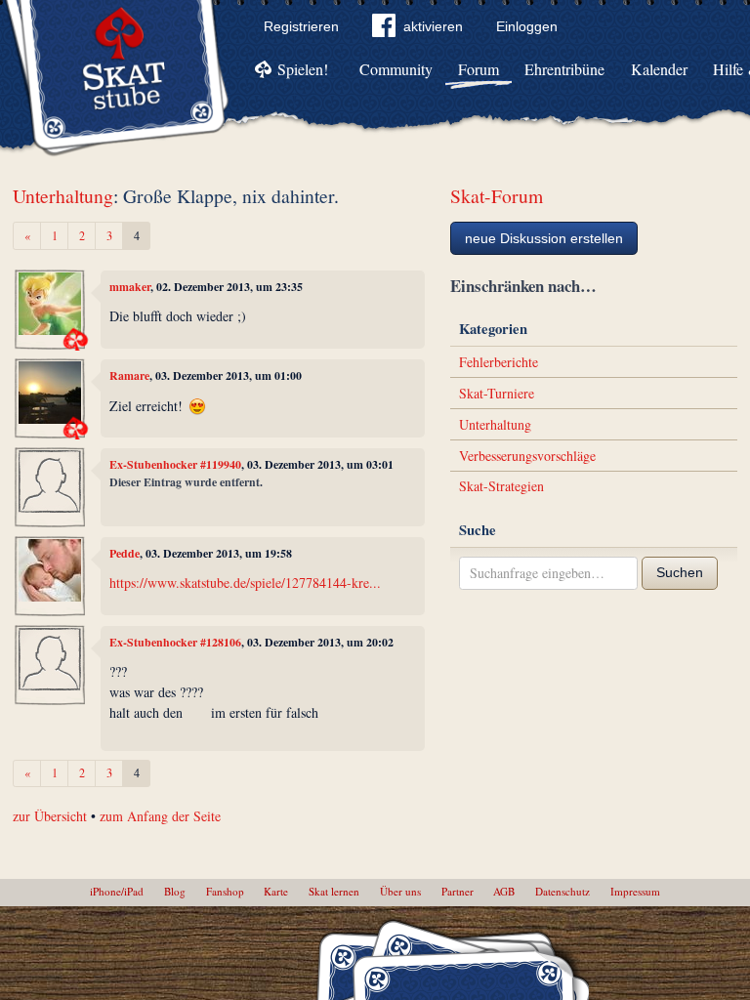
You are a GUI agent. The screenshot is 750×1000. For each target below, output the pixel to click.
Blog (175, 891)
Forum (478, 69)
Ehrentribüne (564, 69)
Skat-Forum (496, 196)
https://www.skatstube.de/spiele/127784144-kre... (245, 582)
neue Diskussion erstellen (544, 238)
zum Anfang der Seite (160, 816)
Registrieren (301, 26)
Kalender (659, 69)
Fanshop (225, 891)
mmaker (129, 286)
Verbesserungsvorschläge (527, 455)
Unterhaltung (63, 196)
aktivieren (433, 26)
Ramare (129, 375)
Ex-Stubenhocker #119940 (175, 464)
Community (396, 69)
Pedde (124, 553)
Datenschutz (562, 891)
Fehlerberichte (498, 362)
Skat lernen (334, 891)
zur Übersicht (50, 816)
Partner (457, 891)
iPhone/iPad (117, 891)
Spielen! (302, 69)
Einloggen (527, 26)
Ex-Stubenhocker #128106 (175, 642)
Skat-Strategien (501, 486)
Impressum (635, 891)
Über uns (400, 891)
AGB (504, 891)
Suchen (679, 572)
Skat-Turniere (496, 393)
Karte (276, 891)
